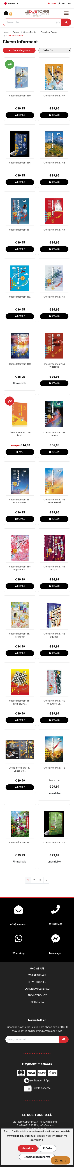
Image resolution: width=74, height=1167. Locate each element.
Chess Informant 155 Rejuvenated (20, 568)
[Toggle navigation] (66, 13)
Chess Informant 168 (20, 95)
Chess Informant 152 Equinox (54, 635)
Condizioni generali (37, 988)
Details (21, 115)
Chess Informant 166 (20, 162)
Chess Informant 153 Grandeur (20, 635)
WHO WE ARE (37, 968)
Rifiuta (47, 1148)
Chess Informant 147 (20, 842)
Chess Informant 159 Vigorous (54, 365)
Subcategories (21, 50)
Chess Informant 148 (54, 767)
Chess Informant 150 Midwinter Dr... (54, 702)
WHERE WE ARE (37, 975)
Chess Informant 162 (20, 296)
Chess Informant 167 (54, 95)
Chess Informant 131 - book (20, 434)
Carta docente (42, 1088)
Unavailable (19, 383)
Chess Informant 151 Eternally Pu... (20, 702)
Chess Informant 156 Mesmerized (54, 501)
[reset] (58, 23)
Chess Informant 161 (54, 296)
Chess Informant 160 (20, 364)
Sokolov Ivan (54, 780)
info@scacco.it (48, 1125)
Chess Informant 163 (54, 229)
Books (16, 32)
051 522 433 (66, 3)
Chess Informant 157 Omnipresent (20, 501)
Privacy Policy (37, 995)
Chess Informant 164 (20, 229)
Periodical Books (49, 32)
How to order (37, 982)
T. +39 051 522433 (27, 1125)
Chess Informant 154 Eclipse (54, 568)
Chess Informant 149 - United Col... (20, 769)
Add (21, 452)
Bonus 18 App (42, 1080)
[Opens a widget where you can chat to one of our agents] (60, 1160)
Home (5, 32)
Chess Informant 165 (54, 162)
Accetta (27, 1148)
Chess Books (29, 32)
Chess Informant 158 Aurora (54, 434)
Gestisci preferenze (37, 1157)
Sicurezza (37, 1002)
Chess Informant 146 (54, 842)
